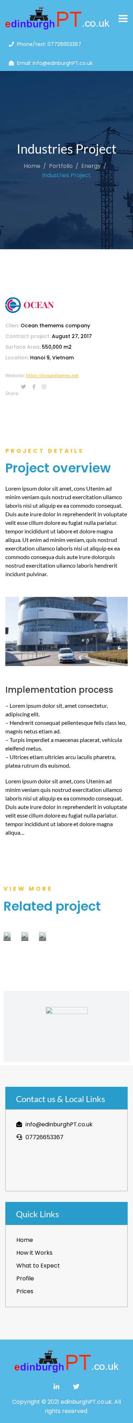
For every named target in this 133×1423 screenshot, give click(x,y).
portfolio (61, 166)
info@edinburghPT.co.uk (59, 1124)
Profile (25, 1278)
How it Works (34, 1253)
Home (32, 166)
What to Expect (38, 1265)
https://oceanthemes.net (52, 375)
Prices (24, 1291)
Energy (91, 166)
